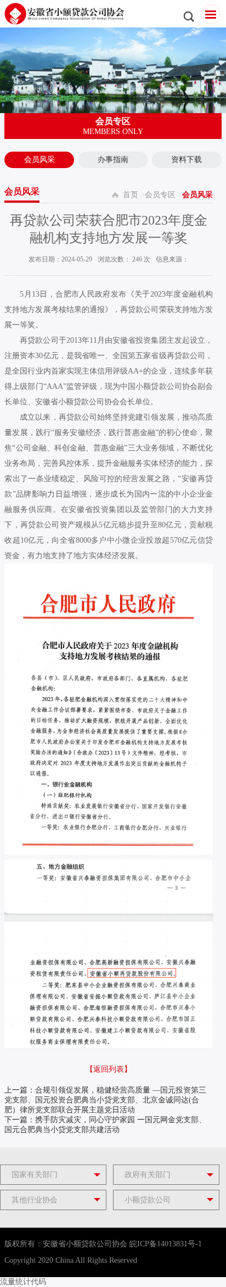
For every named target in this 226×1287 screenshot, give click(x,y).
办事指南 (113, 159)
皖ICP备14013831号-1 (165, 1244)
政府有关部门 (148, 1175)
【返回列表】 (109, 1069)
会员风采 (39, 159)
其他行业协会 (35, 1200)
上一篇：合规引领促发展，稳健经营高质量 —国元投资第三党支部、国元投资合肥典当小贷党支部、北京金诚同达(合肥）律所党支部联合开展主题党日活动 (105, 1100)
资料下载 (186, 159)
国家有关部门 (35, 1175)
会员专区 (160, 195)
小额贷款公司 (148, 1200)
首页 (130, 195)
